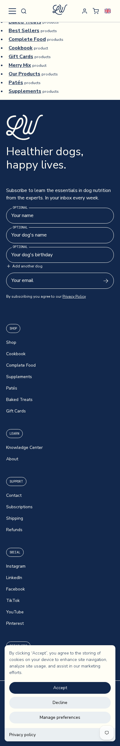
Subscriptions (19, 507)
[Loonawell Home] (60, 11)
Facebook (15, 589)
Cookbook (21, 48)
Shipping (14, 518)
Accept (60, 688)
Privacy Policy (74, 296)
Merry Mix (20, 65)
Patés (16, 82)
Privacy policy (22, 735)
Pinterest (15, 623)
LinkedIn (14, 578)
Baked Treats (19, 400)
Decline (60, 703)
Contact (14, 495)
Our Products (24, 73)
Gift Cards (21, 56)
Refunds (14, 530)
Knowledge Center (24, 447)
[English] (107, 11)
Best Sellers (24, 30)
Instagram (16, 566)
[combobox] (107, 11)
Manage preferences (60, 717)
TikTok (13, 600)
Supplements (25, 91)
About (12, 459)
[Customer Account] (85, 11)
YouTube (15, 612)
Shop (11, 342)
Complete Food (27, 39)
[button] (24, 11)
